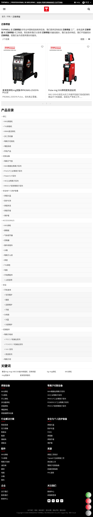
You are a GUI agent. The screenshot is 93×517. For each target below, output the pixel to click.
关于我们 (4, 491)
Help (78, 2)
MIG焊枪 (4, 454)
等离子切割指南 (53, 465)
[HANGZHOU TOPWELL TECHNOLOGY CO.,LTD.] (46, 9)
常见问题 (48, 510)
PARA (49, 432)
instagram (61, 500)
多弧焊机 (4, 406)
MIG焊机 (68, 371)
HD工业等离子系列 (54, 395)
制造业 (3, 432)
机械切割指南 (52, 469)
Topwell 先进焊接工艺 (55, 458)
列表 (86, 39)
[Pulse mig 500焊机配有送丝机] (69, 66)
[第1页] (42, 103)
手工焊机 (4, 399)
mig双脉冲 (6, 375)
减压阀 (3, 465)
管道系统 (4, 425)
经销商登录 (51, 495)
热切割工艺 (51, 462)
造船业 (3, 443)
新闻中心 (4, 499)
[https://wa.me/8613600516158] (88, 495)
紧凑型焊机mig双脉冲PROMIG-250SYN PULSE (20, 91)
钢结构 (3, 439)
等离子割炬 (5, 462)
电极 (3, 472)
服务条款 (63, 510)
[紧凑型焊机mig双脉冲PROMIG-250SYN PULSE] (23, 66)
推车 (3, 480)
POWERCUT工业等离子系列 (58, 402)
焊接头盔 (50, 425)
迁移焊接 (32, 371)
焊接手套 (50, 439)
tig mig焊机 (51, 371)
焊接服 (50, 435)
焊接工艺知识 (52, 454)
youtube (48, 500)
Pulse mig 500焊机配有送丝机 (62, 90)
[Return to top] (88, 513)
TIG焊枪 (4, 458)
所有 (9, 16)
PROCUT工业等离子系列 (56, 399)
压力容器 (4, 428)
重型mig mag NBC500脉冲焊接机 (15, 371)
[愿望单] (88, 507)
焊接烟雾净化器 (7, 413)
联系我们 (4, 495)
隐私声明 (55, 510)
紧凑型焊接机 (25, 375)
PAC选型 (50, 472)
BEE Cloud (72, 513)
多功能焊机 (5, 402)
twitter (53, 500)
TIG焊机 (4, 395)
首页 (3, 16)
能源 (3, 435)
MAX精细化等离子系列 (56, 391)
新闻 (36, 510)
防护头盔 (50, 428)
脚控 (3, 469)
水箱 (3, 476)
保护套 (50, 443)
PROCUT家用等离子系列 (56, 406)
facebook (57, 500)
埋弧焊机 (4, 409)
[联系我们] (88, 501)
